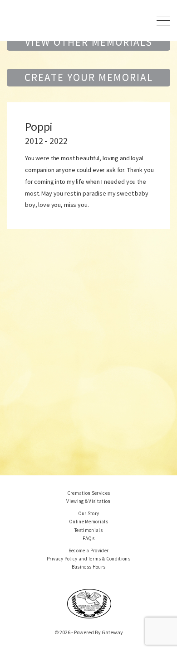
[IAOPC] (89, 603)
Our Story (88, 513)
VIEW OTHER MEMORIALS (88, 41)
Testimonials (88, 530)
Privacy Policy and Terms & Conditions (88, 558)
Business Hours (89, 567)
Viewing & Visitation (88, 501)
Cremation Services (88, 493)
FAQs (88, 538)
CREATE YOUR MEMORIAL (89, 77)
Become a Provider (89, 550)
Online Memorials (88, 521)
